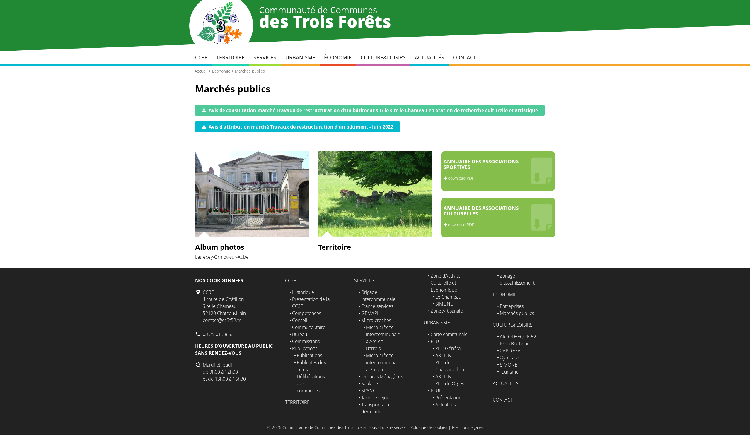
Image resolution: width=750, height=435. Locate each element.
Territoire (230, 57)
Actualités (429, 57)
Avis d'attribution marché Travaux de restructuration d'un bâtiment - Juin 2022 (301, 127)
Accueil (201, 71)
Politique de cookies (428, 427)
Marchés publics (250, 71)
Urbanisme (300, 57)
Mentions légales (467, 427)
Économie (338, 57)
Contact (464, 57)
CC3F (201, 57)
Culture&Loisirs (383, 57)
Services (264, 57)
